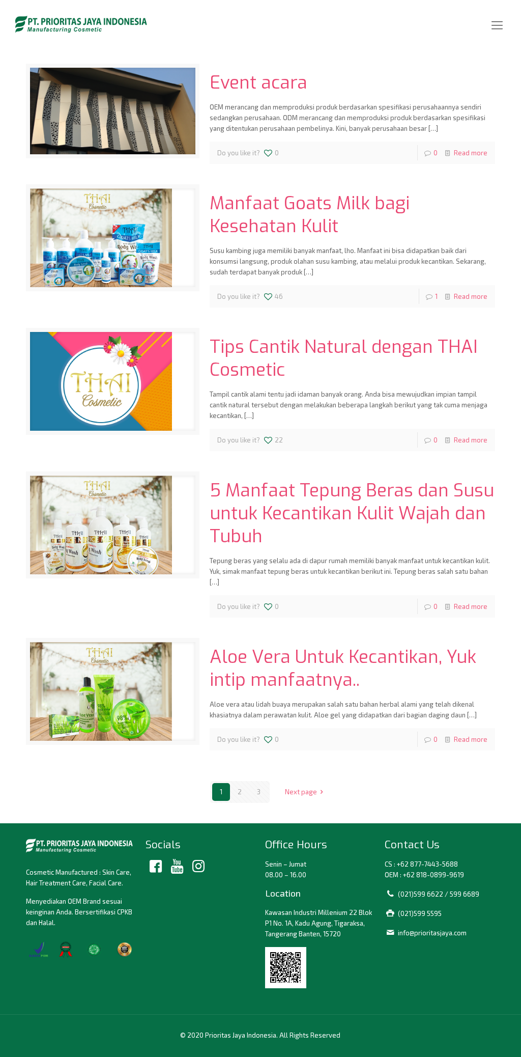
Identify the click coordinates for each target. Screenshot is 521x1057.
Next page (301, 792)
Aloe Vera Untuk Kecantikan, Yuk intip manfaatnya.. (343, 668)
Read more (470, 153)
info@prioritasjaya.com (432, 933)
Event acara (258, 82)
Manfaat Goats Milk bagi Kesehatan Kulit (310, 214)
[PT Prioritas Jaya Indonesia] (81, 24)
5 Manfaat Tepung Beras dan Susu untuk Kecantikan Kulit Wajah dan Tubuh (352, 513)
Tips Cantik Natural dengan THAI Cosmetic (343, 358)
